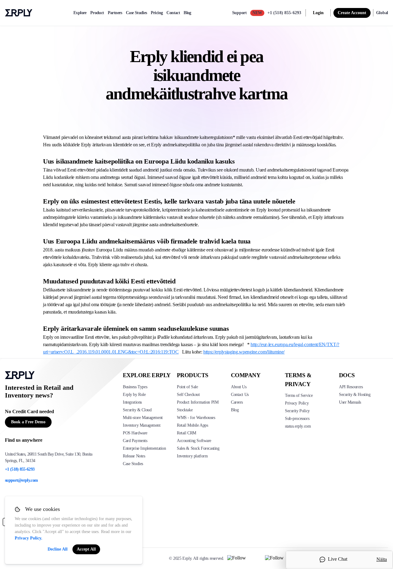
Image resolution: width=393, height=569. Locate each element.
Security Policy (297, 411)
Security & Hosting (354, 394)
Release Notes (134, 456)
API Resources (351, 387)
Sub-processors (297, 418)
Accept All (86, 549)
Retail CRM (186, 433)
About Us (239, 387)
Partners (115, 13)
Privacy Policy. (28, 538)
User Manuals (350, 402)
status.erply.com (298, 426)
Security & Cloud (137, 410)
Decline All (58, 549)
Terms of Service (299, 395)
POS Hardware (135, 433)
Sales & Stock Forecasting (198, 448)
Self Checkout (188, 394)
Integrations (132, 402)
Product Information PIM (197, 402)
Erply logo (19, 13)
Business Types (135, 387)
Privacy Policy (297, 403)
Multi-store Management (143, 417)
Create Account (352, 12)
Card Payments (135, 440)
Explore (80, 13)
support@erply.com (21, 480)
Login (318, 12)
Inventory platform (192, 456)
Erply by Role (134, 394)
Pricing (157, 13)
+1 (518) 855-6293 (284, 12)
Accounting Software (194, 440)
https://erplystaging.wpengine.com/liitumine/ (244, 351)
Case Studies (136, 13)
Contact (173, 13)
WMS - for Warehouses (196, 417)
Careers (237, 402)
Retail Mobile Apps (192, 425)
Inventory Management (142, 425)
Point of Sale (187, 387)
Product (97, 13)
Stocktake (185, 410)
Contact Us (240, 394)
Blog (187, 13)
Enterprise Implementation (144, 448)
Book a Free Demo (28, 422)
